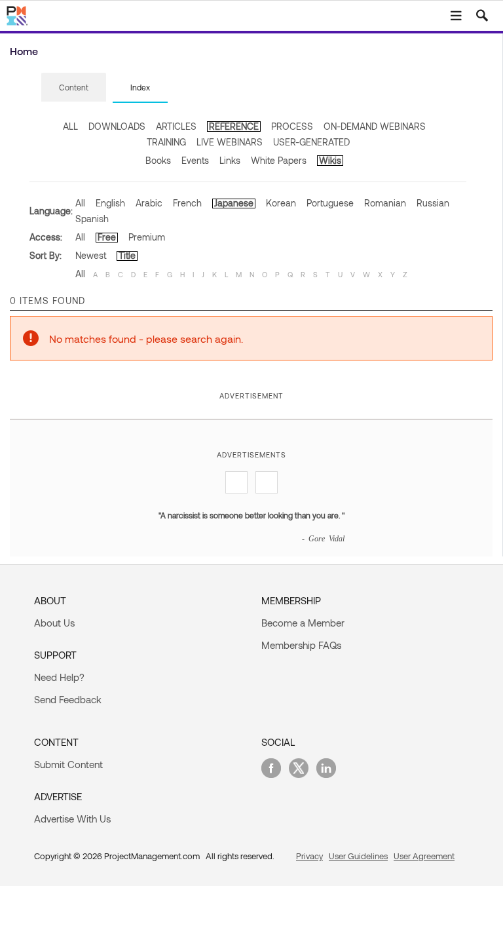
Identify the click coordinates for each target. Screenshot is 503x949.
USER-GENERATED (311, 141)
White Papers (279, 160)
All (80, 202)
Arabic (149, 202)
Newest (90, 255)
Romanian (385, 202)
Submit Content (68, 764)
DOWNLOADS (116, 126)
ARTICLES (176, 126)
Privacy (309, 856)
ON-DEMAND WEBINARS (375, 126)
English (110, 202)
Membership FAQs (301, 645)
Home (24, 51)
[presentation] (73, 87)
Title (127, 255)
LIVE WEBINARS (229, 141)
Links (229, 160)
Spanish (92, 218)
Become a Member (303, 623)
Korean (281, 202)
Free (107, 236)
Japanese (233, 202)
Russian (433, 202)
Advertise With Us (72, 818)
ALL (70, 126)
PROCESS (292, 126)
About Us (54, 623)
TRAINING (166, 141)
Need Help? (59, 677)
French (187, 202)
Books (158, 160)
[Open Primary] (455, 15)
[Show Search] (482, 15)
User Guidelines (358, 856)
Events (195, 160)
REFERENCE (234, 126)
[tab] (73, 88)
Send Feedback (68, 699)
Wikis (330, 160)
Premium (146, 236)
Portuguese (330, 202)
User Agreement (424, 856)
